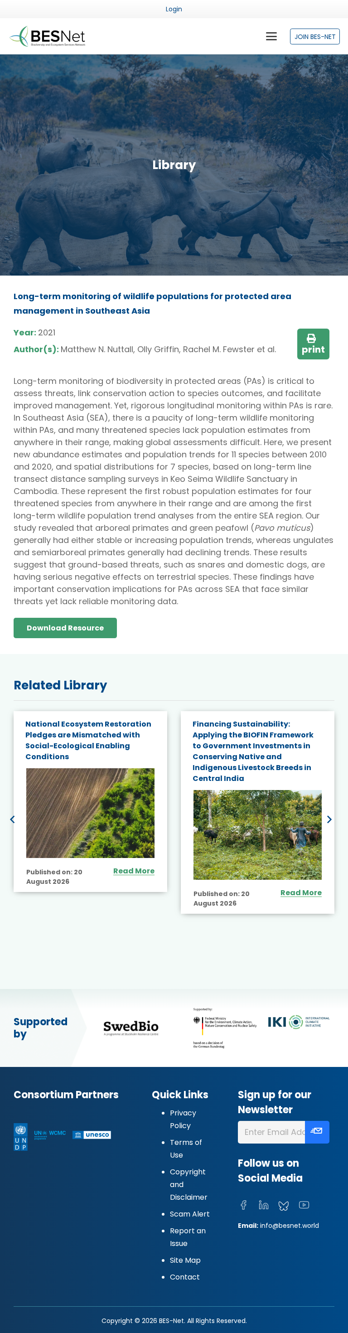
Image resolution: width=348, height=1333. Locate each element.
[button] (271, 36)
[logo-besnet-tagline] (47, 36)
